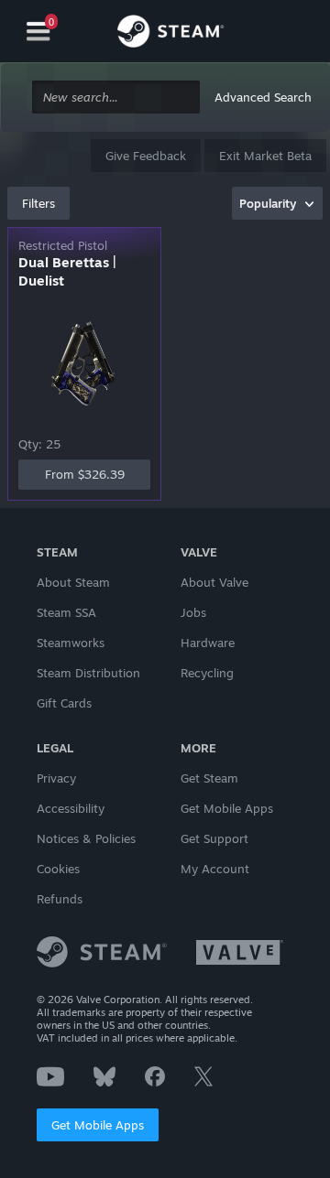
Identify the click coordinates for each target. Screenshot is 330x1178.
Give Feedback (145, 155)
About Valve (214, 582)
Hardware (208, 642)
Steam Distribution (88, 672)
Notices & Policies (86, 838)
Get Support (214, 838)
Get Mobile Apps (97, 1125)
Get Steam (209, 778)
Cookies (58, 868)
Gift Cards (64, 703)
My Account (215, 868)
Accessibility (70, 808)
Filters (38, 203)
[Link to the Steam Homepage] (170, 34)
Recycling (207, 672)
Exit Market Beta (265, 155)
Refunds (59, 899)
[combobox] (116, 97)
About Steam (73, 582)
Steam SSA (66, 612)
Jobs (193, 612)
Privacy (56, 778)
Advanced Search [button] (263, 97)
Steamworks (70, 642)
